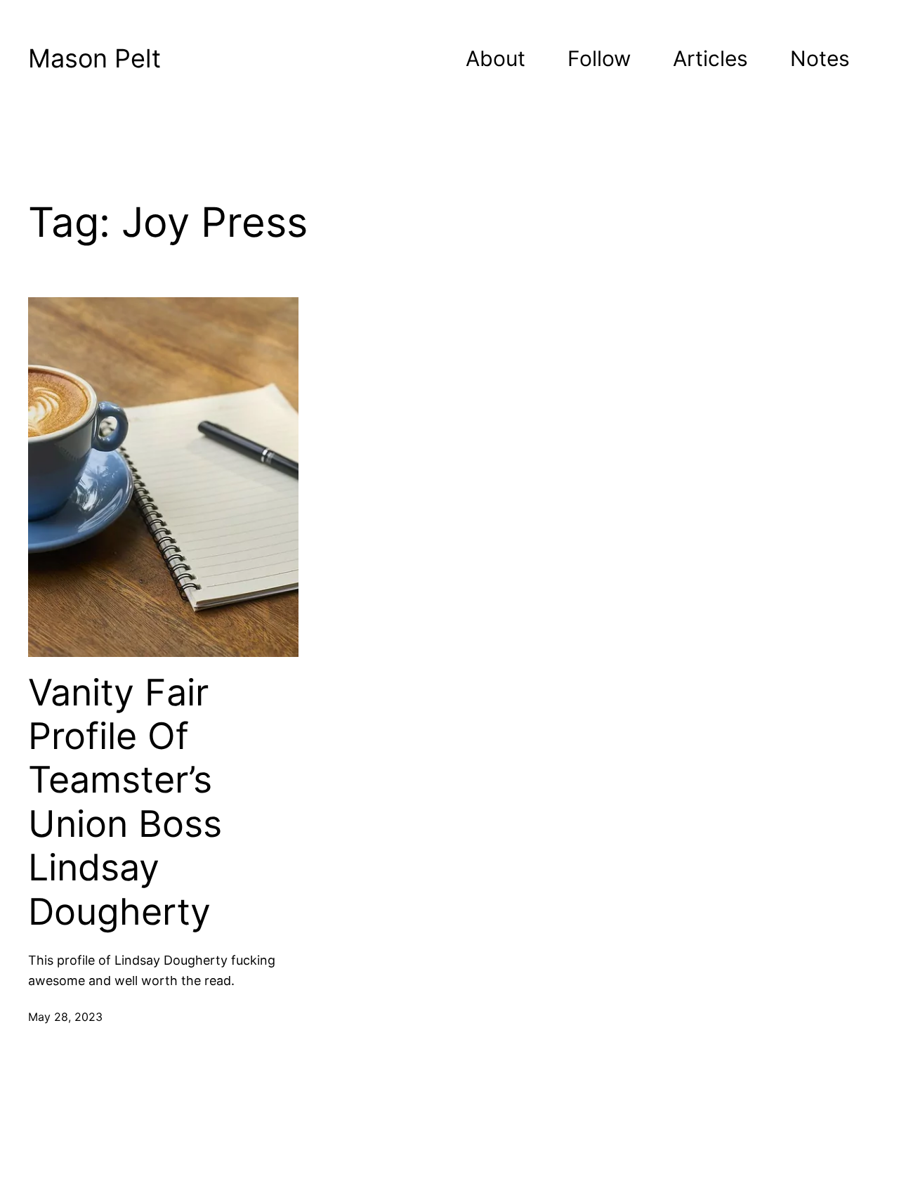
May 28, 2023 (65, 1017)
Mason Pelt (94, 58)
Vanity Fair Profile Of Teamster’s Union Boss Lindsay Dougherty (125, 802)
